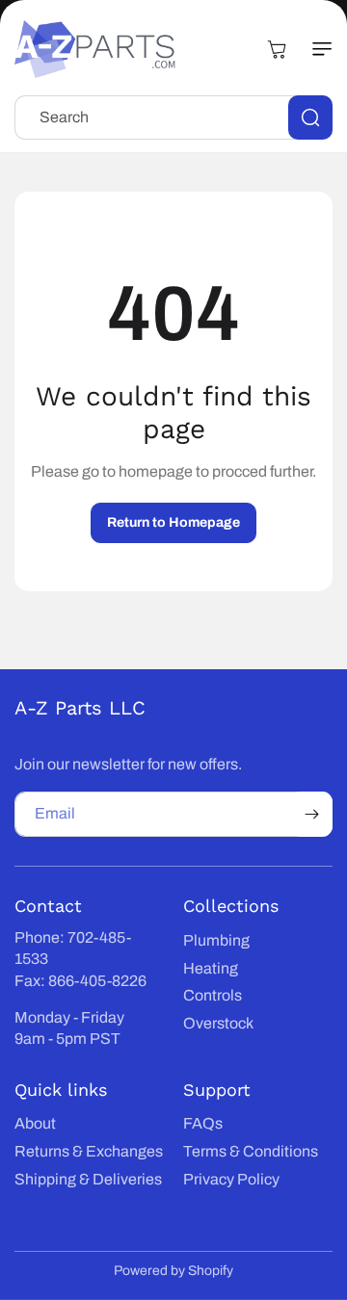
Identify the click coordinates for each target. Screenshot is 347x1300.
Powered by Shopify (173, 1270)
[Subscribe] (311, 814)
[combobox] (173, 117)
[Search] (310, 117)
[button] (313, 49)
